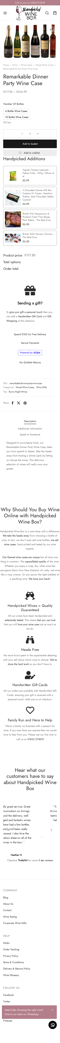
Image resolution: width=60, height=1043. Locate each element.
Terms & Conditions (13, 962)
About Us (8, 904)
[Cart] (55, 13)
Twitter (6, 1001)
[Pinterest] (25, 403)
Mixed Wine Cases (45, 65)
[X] (18, 403)
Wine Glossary (11, 975)
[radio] (16, 111)
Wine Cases (26, 65)
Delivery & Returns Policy (16, 968)
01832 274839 (36, 739)
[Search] (47, 13)
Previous (10, 41)
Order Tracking (11, 949)
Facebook (8, 995)
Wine (14, 65)
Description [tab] (30, 421)
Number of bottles (14, 104)
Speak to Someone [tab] (30, 434)
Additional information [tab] (30, 428)
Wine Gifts (41, 387)
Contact (7, 910)
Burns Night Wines (18, 391)
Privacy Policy (10, 956)
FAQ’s (6, 943)
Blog (5, 897)
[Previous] (8, 830)
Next (50, 41)
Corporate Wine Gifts (14, 923)
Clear (8, 122)
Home (6, 65)
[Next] (51, 830)
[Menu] (5, 13)
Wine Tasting (10, 917)
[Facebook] (12, 403)
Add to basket (30, 144)
